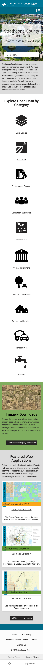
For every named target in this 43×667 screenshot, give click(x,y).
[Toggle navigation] (38, 10)
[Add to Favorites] (9, 663)
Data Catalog (26, 634)
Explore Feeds (14, 657)
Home (14, 634)
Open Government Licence (17, 640)
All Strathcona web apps (21, 618)
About (34, 640)
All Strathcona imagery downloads (21, 443)
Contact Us (21, 645)
